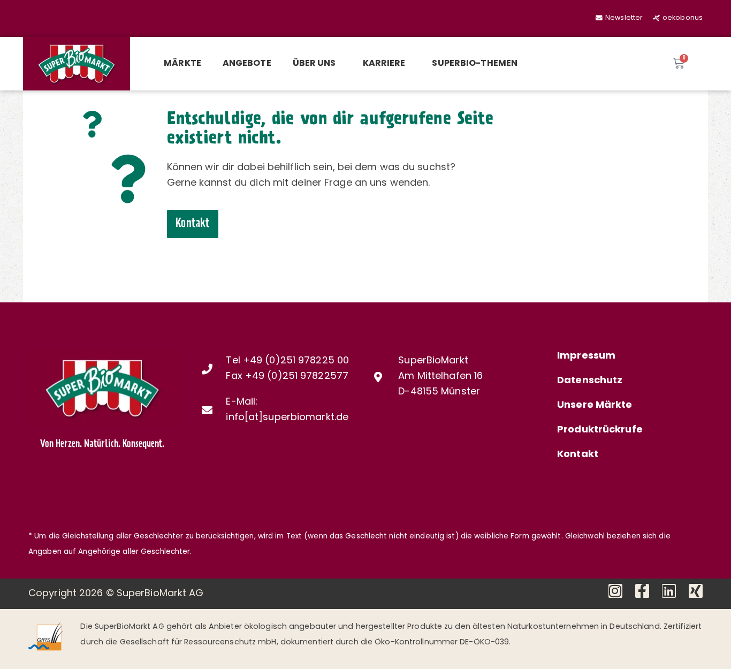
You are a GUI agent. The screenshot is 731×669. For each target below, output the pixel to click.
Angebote (247, 63)
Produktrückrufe (600, 430)
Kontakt (577, 455)
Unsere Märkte (594, 405)
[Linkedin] (669, 591)
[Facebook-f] (642, 591)
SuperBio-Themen (474, 63)
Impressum (586, 356)
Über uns (314, 63)
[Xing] (696, 591)
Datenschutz (589, 381)
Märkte (182, 63)
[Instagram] (615, 591)
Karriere (384, 63)
